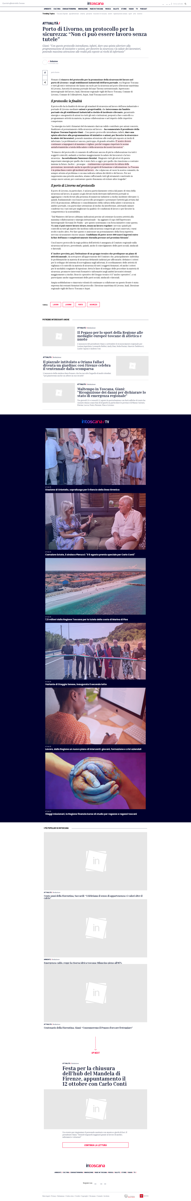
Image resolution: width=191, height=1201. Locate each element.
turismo (139, 14)
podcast (143, 9)
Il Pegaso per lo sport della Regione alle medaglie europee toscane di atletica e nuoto (110, 335)
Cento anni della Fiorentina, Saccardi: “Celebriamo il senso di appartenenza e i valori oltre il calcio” (93, 896)
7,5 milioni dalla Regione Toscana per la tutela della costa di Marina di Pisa (86, 619)
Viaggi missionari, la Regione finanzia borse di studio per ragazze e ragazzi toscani (91, 814)
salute (116, 9)
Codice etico (70, 1196)
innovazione (83, 9)
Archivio (106, 1196)
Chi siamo (92, 1196)
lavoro (55, 304)
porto (80, 304)
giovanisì (89, 14)
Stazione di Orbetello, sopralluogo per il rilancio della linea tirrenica (82, 489)
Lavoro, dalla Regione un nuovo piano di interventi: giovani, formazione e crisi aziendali (93, 749)
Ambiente (47, 959)
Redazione (54, 61)
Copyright (84, 1196)
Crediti (77, 1196)
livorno (68, 304)
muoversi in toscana (100, 14)
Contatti (99, 1196)
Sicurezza (93, 304)
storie (124, 9)
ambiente (47, 9)
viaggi (131, 9)
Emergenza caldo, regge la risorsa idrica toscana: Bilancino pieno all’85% (83, 962)
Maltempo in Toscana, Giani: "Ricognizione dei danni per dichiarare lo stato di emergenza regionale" (111, 392)
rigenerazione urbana (120, 14)
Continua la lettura (95, 1145)
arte (134, 14)
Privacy (53, 1196)
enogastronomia (69, 9)
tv (137, 9)
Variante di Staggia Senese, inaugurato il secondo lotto (76, 684)
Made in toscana (96, 9)
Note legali (46, 1196)
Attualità (50, 23)
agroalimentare (74, 14)
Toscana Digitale (62, 14)
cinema (82, 14)
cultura (57, 9)
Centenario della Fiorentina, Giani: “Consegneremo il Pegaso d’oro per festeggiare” (88, 1027)
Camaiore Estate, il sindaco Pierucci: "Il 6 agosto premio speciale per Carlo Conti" (90, 554)
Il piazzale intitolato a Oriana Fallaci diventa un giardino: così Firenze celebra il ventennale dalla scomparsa (77, 365)
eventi (110, 14)
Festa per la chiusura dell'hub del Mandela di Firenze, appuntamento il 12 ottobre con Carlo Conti (94, 1076)
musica (108, 9)
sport (130, 14)
